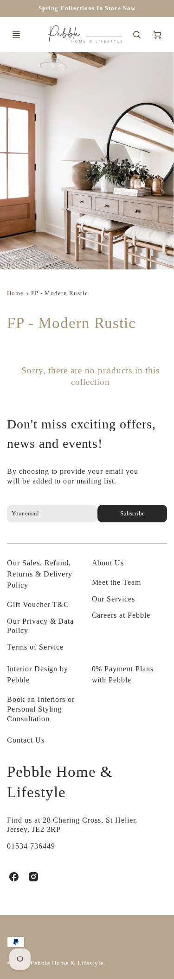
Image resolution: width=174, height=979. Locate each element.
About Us (108, 563)
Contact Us (26, 740)
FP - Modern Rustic (59, 293)
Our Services (113, 599)
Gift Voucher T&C (38, 604)
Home (15, 293)
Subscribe (132, 513)
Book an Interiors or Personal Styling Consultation (41, 709)
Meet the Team (116, 582)
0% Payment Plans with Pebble (123, 674)
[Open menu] (16, 34)
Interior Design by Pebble (37, 674)
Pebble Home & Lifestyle (59, 781)
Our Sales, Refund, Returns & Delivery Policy (39, 574)
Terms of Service (35, 647)
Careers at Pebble (121, 615)
